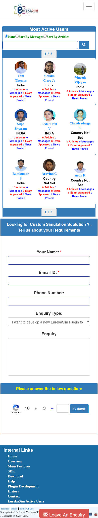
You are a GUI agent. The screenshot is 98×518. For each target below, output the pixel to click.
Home (12, 456)
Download (15, 476)
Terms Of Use (26, 508)
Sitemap (5, 508)
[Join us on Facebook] (89, 513)
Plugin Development (23, 486)
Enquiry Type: (49, 313)
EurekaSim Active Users (26, 501)
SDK (11, 471)
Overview (15, 461)
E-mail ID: (49, 272)
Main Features (19, 466)
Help (11, 481)
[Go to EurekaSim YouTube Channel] (95, 513)
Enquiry (49, 333)
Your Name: (49, 252)
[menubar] (50, 479)
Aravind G (49, 174)
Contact (14, 496)
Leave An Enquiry (66, 514)
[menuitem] (36, 456)
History (13, 491)
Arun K (80, 175)
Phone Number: (49, 292)
